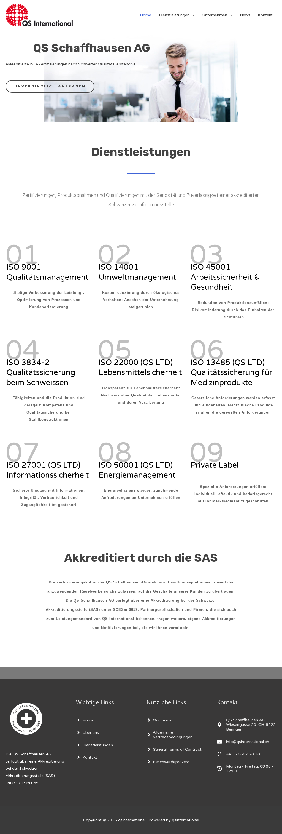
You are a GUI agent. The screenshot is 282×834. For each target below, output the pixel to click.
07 (23, 453)
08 (115, 453)
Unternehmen (214, 15)
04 (23, 350)
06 (207, 350)
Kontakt (265, 15)
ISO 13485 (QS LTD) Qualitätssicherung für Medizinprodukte (231, 372)
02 (115, 255)
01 (23, 255)
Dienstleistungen (174, 15)
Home (145, 15)
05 (115, 350)
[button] (50, 86)
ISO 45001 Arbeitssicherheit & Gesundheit (225, 277)
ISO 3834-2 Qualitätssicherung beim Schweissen (40, 372)
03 (207, 255)
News (245, 15)
